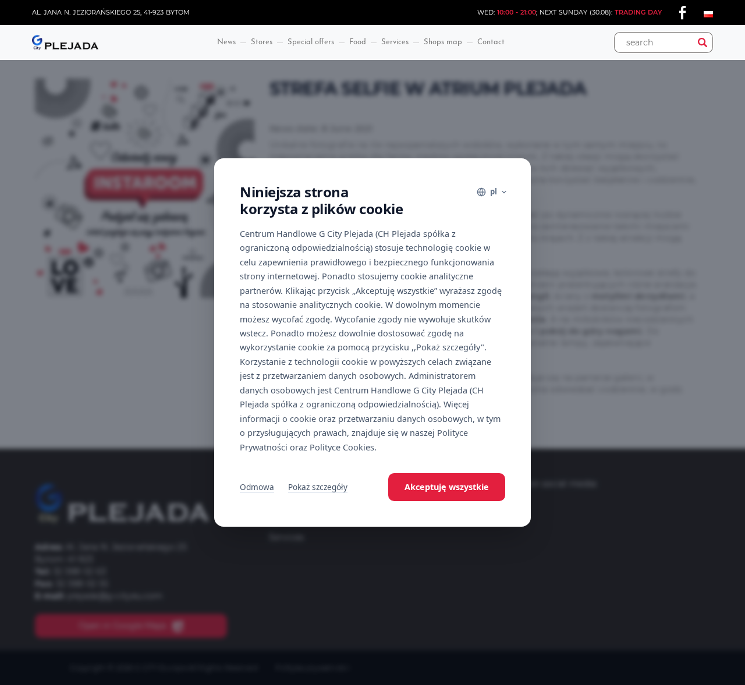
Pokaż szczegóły (317, 486)
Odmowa (257, 486)
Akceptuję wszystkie (447, 486)
